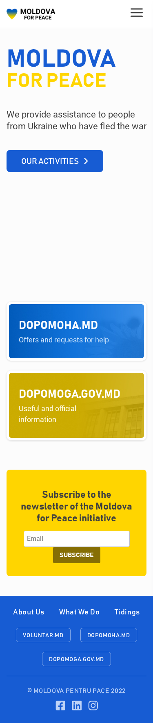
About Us (28, 612)
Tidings (127, 612)
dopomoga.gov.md (76, 659)
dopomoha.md (108, 635)
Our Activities (50, 161)
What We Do (79, 612)
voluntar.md (43, 635)
